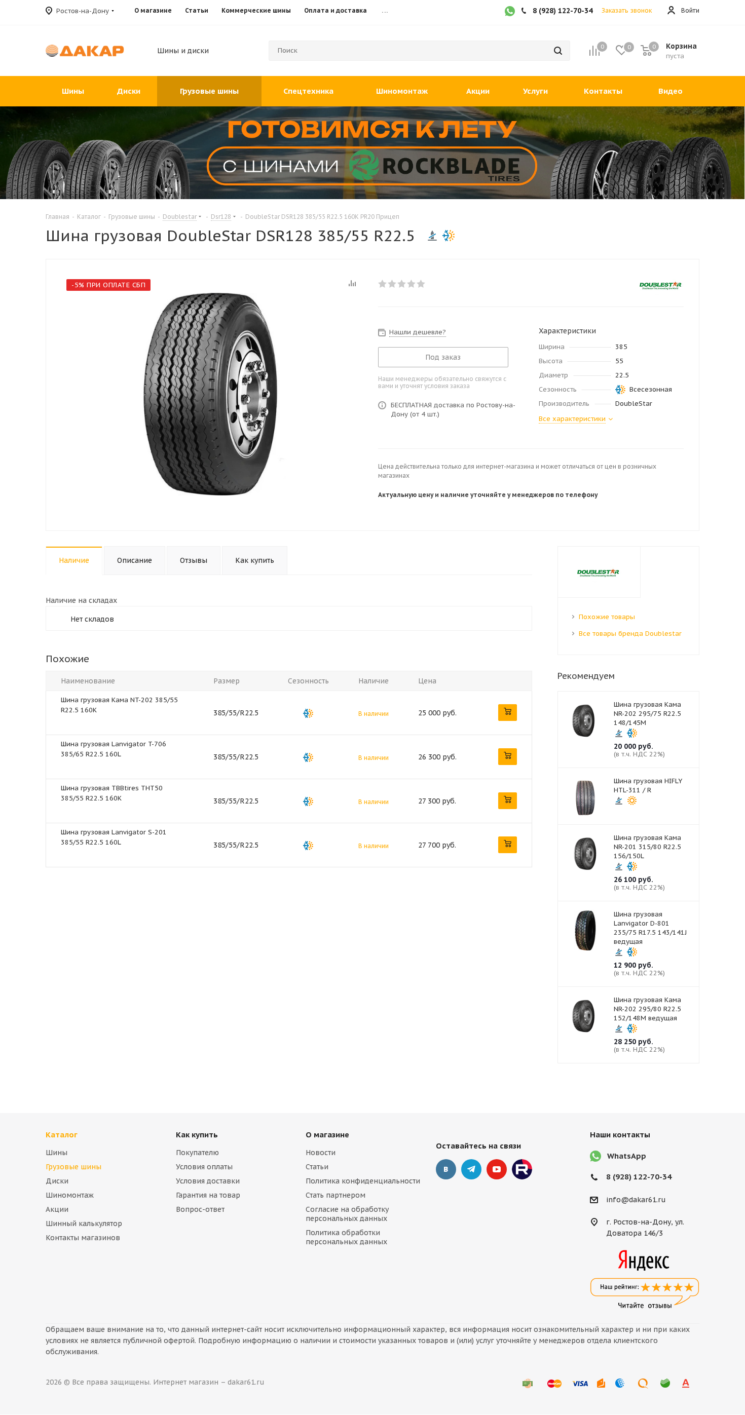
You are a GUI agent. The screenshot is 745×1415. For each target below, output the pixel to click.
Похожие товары (607, 617)
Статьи (317, 1166)
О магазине (327, 1134)
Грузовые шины (73, 1166)
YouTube (497, 1169)
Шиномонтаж (70, 1195)
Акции (57, 1209)
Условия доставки (208, 1180)
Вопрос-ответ (200, 1209)
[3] (402, 284)
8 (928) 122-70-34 (639, 1176)
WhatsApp (626, 1156)
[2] (392, 284)
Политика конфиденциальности (363, 1180)
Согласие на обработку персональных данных (347, 1214)
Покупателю (197, 1152)
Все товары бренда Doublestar (630, 633)
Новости (321, 1152)
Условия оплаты (204, 1166)
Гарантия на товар (208, 1195)
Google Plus (522, 1169)
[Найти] (558, 51)
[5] (421, 284)
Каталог (62, 1134)
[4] (412, 284)
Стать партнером (335, 1195)
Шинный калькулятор (84, 1223)
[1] (383, 284)
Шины (56, 1152)
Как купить (197, 1134)
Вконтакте (446, 1169)
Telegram (471, 1169)
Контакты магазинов (83, 1237)
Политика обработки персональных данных (346, 1237)
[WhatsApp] (509, 12)
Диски (57, 1180)
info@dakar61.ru (636, 1199)
